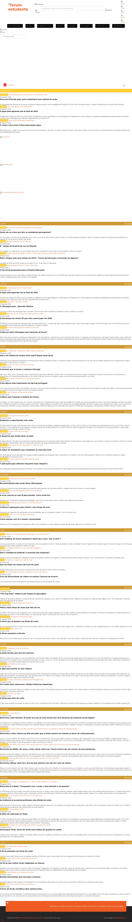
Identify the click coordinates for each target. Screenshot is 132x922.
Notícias (29, 26)
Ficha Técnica (54, 906)
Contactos (77, 906)
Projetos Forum (101, 26)
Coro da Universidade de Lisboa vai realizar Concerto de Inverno (29, 577)
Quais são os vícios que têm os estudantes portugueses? (25, 232)
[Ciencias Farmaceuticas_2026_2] (66, 205)
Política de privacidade (115, 906)
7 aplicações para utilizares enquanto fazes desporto (23, 464)
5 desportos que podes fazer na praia (16, 436)
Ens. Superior (85, 26)
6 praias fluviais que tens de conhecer (17, 653)
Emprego (71, 26)
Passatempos (117, 26)
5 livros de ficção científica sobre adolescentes (21, 889)
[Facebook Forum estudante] (122, 7)
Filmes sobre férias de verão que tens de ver (20, 608)
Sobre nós (86, 906)
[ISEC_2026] (66, 149)
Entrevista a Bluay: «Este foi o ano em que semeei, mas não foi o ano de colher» (35, 763)
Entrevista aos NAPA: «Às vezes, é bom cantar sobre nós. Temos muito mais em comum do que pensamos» (48, 749)
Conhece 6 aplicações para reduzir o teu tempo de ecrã (25, 507)
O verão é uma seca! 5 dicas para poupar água (20, 125)
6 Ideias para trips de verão (12, 698)
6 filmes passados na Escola (12, 633)
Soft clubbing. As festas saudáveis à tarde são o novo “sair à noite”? (30, 539)
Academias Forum (44, 26)
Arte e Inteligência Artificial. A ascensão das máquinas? (25, 553)
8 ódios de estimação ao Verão (14, 814)
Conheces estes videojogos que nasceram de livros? (23, 332)
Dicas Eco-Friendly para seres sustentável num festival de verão (28, 99)
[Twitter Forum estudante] (122, 12)
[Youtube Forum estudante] (122, 16)
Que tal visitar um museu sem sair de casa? (19, 565)
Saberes (59, 26)
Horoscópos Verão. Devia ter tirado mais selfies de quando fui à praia (31, 830)
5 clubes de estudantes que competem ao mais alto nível (25, 450)
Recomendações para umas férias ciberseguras (21, 483)
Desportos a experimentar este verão (16, 420)
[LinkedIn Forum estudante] (122, 21)
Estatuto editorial (66, 906)
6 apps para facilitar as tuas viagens (16, 669)
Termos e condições (98, 906)
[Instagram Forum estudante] (122, 3)
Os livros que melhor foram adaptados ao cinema (22, 863)
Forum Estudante (14, 26)
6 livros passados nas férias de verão (16, 851)
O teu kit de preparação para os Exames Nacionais (22, 270)
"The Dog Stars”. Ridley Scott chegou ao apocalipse (23, 594)
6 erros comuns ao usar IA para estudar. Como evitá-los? (25, 495)
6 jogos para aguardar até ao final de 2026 (19, 111)
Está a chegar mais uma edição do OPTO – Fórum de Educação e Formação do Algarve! (39, 258)
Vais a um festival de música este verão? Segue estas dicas (26, 355)
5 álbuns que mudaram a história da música (19, 397)
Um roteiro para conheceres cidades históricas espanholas (26, 684)
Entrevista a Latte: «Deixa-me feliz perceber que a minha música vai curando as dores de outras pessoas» (47, 733)
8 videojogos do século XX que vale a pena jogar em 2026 (26, 318)
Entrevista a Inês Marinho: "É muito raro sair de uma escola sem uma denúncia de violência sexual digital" (47, 718)
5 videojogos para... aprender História (16, 306)
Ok (2, 920)
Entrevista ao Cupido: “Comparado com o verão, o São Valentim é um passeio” (35, 786)
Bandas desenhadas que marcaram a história (20, 877)
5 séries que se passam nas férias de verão (19, 621)
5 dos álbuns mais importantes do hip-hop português (23, 383)
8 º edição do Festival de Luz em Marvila (18, 246)
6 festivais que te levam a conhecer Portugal (20, 369)
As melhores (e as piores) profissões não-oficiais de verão (25, 800)
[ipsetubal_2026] (66, 177)
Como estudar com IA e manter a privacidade (20, 519)
